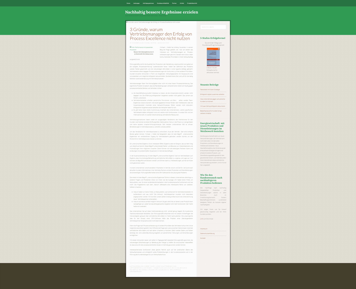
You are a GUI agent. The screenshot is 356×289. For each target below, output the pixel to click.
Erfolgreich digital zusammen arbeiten (212, 94)
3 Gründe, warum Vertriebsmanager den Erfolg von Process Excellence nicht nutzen (161, 34)
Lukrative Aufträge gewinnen (166, 266)
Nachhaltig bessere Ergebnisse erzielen (161, 12)
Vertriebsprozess (136, 271)
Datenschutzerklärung (207, 233)
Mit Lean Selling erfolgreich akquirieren (212, 106)
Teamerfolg (134, 269)
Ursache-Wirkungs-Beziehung (158, 269)
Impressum (203, 229)
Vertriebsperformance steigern (141, 268)
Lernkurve (183, 268)
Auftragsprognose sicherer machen (142, 266)
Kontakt (203, 238)
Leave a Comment (163, 43)
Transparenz (143, 269)
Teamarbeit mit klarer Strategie (210, 89)
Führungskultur (165, 268)
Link (201, 219)
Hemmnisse (175, 268)
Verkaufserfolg (175, 269)
